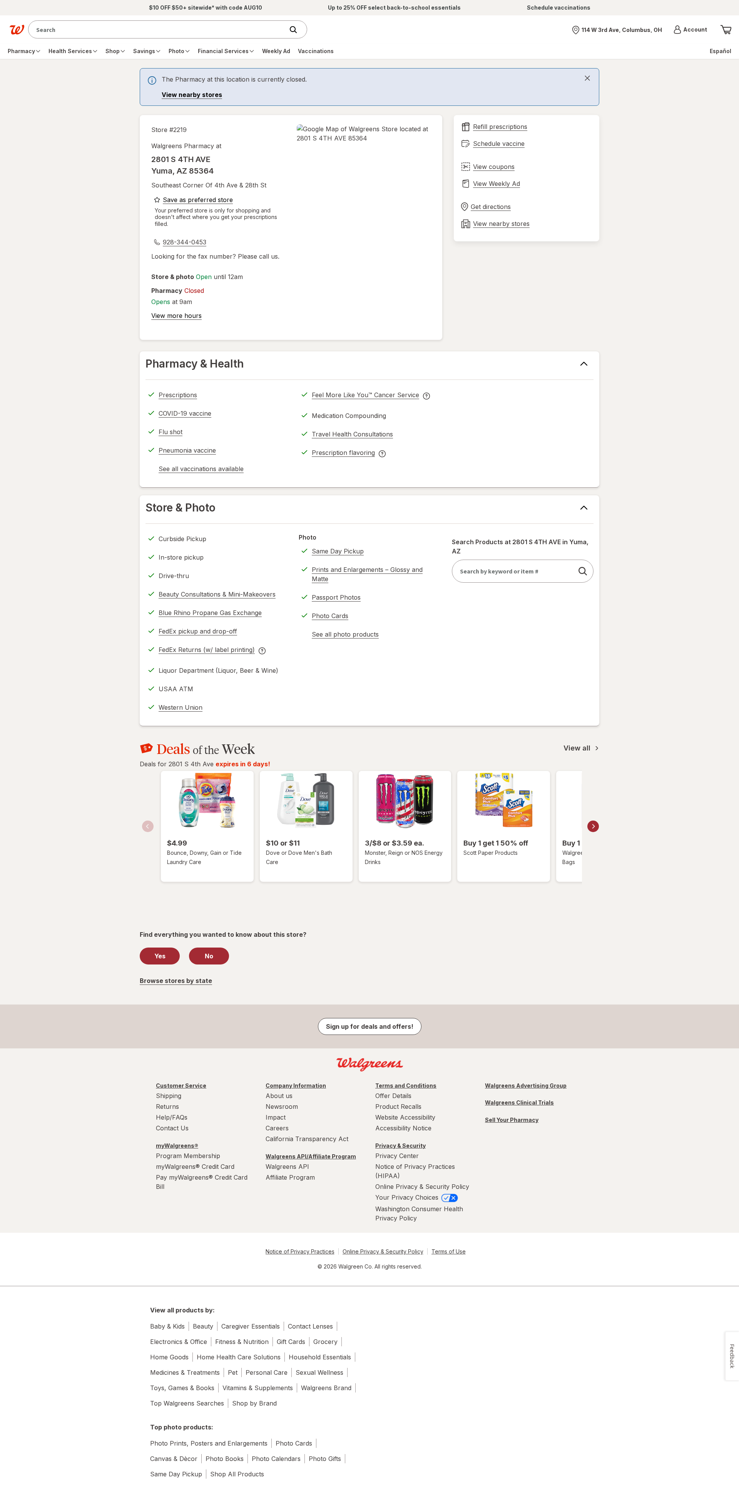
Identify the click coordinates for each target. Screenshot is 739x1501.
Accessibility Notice (403, 1128)
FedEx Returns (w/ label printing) (207, 651)
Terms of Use (448, 1251)
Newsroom (282, 1106)
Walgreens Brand (326, 1388)
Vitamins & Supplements (257, 1388)
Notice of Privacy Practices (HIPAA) (415, 1171)
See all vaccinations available (201, 470)
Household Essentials (320, 1357)
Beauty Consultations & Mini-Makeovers (217, 594)
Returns (167, 1106)
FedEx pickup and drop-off (198, 632)
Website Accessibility (405, 1117)
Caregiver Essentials (250, 1326)
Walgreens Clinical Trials (519, 1102)
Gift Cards (291, 1342)
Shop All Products (237, 1474)
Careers (277, 1128)
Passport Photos (336, 597)
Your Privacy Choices (407, 1197)
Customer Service (181, 1085)
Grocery (325, 1342)
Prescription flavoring (343, 454)
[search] (582, 571)
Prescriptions (178, 395)
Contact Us (172, 1128)
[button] (690, 29)
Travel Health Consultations (352, 434)
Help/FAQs (171, 1117)
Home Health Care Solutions (239, 1357)
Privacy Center (397, 1156)
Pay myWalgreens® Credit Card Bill (201, 1181)
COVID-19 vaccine (185, 413)
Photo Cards (330, 616)
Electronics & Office (178, 1342)
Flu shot (170, 432)
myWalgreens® (177, 1145)
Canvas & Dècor (173, 1459)
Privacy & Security (400, 1145)
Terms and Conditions (405, 1085)
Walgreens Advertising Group (526, 1085)
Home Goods (169, 1357)
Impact (276, 1117)
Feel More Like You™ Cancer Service (365, 396)
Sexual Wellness (319, 1372)
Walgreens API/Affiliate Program (311, 1156)
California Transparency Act (307, 1139)
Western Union (180, 707)
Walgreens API (287, 1166)
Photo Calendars (276, 1459)
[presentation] (369, 87)
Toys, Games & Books (182, 1388)
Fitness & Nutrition (242, 1342)
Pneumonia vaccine (187, 450)
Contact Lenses (310, 1326)
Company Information (296, 1085)
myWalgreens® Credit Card (195, 1166)
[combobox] (158, 29)
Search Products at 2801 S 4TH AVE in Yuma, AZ (520, 546)
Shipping (168, 1096)
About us (279, 1096)
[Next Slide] (593, 826)
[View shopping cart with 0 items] (726, 29)
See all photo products (345, 635)
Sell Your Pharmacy (511, 1120)
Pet (232, 1372)
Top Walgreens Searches (187, 1403)
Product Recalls (398, 1106)
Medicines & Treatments (185, 1372)
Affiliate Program (290, 1177)
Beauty (203, 1326)
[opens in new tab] (364, 133)
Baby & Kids (167, 1326)
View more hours (176, 315)
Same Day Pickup (338, 551)
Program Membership (188, 1156)
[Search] (297, 29)
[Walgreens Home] (17, 29)
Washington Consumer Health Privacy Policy (419, 1213)
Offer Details (393, 1096)
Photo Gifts (325, 1459)
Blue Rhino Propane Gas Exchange (210, 613)
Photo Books (225, 1459)
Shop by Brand (254, 1403)
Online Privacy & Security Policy (422, 1186)
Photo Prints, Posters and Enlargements (209, 1443)
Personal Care (267, 1372)
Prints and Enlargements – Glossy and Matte (367, 574)
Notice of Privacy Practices (300, 1251)
